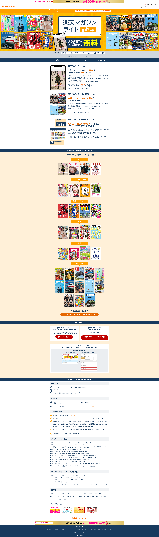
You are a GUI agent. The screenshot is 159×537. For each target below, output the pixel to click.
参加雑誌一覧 (49, 529)
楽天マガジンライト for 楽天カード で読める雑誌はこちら (79, 315)
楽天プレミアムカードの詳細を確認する (94, 338)
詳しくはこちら (90, 406)
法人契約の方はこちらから (107, 529)
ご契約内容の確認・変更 (64, 529)
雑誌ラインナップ (71, 60)
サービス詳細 (101, 60)
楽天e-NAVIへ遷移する (64, 337)
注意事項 (82, 56)
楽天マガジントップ (79, 526)
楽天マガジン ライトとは (56, 60)
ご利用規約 (78, 529)
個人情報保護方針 (85, 529)
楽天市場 (82, 532)
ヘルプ (72, 529)
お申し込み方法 (86, 60)
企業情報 (76, 532)
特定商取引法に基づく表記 (96, 529)
